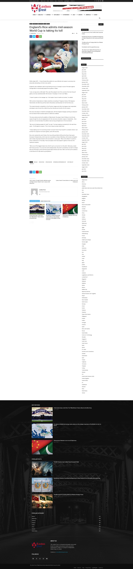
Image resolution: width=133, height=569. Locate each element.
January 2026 (85, 82)
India (83, 246)
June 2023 (84, 146)
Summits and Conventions (88, 351)
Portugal (84, 322)
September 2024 (85, 115)
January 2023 (85, 156)
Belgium (84, 198)
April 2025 (84, 100)
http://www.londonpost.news (44, 191)
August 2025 (84, 92)
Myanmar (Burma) (86, 291)
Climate (83, 215)
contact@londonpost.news (62, 552)
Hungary (84, 244)
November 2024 (85, 111)
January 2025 (85, 107)
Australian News (85, 194)
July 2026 (84, 69)
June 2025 (84, 96)
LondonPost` (41, 23)
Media (83, 285)
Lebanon (84, 273)
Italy (83, 260)
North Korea (84, 301)
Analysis (83, 186)
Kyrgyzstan (84, 268)
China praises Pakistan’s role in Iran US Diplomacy (65, 440)
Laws (83, 270)
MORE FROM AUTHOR (45, 201)
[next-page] (32, 222)
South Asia (84, 341)
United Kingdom (85, 378)
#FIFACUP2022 (41, 162)
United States (85, 380)
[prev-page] (30, 222)
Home (31, 21)
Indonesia (84, 248)
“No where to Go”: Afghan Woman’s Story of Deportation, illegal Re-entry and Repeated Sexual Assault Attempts (91, 51)
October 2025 (85, 88)
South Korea (84, 343)
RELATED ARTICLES (34, 201)
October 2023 (85, 138)
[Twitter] (99, 1)
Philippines (84, 316)
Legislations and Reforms (87, 275)
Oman (83, 306)
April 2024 (84, 125)
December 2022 (85, 158)
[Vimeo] (101, 1)
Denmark (84, 221)
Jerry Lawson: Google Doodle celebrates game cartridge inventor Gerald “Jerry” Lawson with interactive (40, 182)
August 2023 (84, 142)
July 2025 (84, 94)
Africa (83, 182)
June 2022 (84, 171)
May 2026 (84, 74)
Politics (83, 320)
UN (82, 374)
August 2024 (84, 117)
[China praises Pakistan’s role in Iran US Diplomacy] (70, 209)
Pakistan (84, 310)
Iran (83, 252)
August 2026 (84, 67)
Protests (84, 324)
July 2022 (84, 169)
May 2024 (84, 123)
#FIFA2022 (35, 162)
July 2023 (84, 144)
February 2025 (85, 105)
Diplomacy (84, 223)
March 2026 (84, 78)
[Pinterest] (37, 36)
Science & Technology (87, 335)
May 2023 (84, 148)
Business (84, 206)
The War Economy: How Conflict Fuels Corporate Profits (92, 33)
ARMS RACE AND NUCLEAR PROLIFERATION (92, 188)
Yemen (83, 393)
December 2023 (85, 134)
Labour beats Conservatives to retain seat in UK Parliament (67, 181)
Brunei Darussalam (86, 204)
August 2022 (84, 167)
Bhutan (83, 200)
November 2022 (85, 160)
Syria (83, 357)
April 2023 (84, 150)
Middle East (84, 289)
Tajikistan (84, 361)
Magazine (84, 279)
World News (84, 390)
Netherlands (84, 297)
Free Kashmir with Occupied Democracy (90, 47)
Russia (48, 23)
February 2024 (85, 129)
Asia (83, 192)
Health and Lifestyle (86, 239)
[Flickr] (40, 558)
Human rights (85, 242)
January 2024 (85, 131)
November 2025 (85, 86)
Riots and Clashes (86, 328)
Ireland (83, 256)
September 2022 (85, 165)
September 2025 (85, 90)
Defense (84, 219)
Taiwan (83, 359)
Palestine (84, 312)
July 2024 (84, 119)
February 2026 (85, 80)
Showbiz (84, 337)
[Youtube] (102, 1)
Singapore (84, 339)
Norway (83, 304)
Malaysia (84, 281)
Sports (34, 21)
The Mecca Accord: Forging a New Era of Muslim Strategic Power (92, 43)
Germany (84, 237)
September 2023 (85, 140)
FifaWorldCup (40, 21)
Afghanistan (84, 179)
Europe (45, 23)
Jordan (83, 264)
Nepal (83, 295)
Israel (83, 258)
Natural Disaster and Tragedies (89, 293)
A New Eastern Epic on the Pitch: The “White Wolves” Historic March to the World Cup (37, 217)
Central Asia (84, 210)
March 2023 (84, 152)
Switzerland (84, 355)
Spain (83, 345)
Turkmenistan (85, 370)
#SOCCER (32, 163)
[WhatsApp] (40, 36)
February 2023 (85, 154)
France (83, 235)
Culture (83, 217)
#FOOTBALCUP (70, 162)
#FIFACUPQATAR (49, 162)
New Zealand (85, 299)
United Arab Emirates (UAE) (88, 376)
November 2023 (85, 136)
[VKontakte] (46, 558)
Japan (83, 262)
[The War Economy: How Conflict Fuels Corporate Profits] (42, 468)
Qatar (83, 326)
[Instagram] (97, 1)
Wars (83, 388)
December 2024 (85, 109)
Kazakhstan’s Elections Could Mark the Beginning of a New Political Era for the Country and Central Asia (92, 38)
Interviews (84, 250)
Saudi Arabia (84, 333)
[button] (99, 18)
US (82, 382)
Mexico (83, 287)
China (83, 213)
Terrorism (84, 364)
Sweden (83, 353)
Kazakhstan (84, 266)
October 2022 (85, 162)
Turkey (83, 368)
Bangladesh (84, 196)
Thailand (84, 366)
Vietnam (84, 386)
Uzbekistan (84, 384)
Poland (83, 318)
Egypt (83, 227)
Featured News (85, 231)
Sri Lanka (84, 349)
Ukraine (83, 372)
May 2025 (84, 98)
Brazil (83, 202)
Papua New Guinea (86, 314)
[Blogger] (33, 558)
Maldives (84, 283)
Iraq (83, 254)
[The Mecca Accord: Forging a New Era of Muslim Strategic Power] (42, 501)
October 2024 (85, 113)
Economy (84, 225)
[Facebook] (95, 1)
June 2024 (84, 121)
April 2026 (84, 76)
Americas (84, 184)
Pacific (83, 308)
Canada (83, 208)
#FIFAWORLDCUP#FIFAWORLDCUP (59, 162)
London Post (33, 33)
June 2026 (84, 71)
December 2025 (85, 84)
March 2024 (84, 127)
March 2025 (84, 102)
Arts (83, 190)
